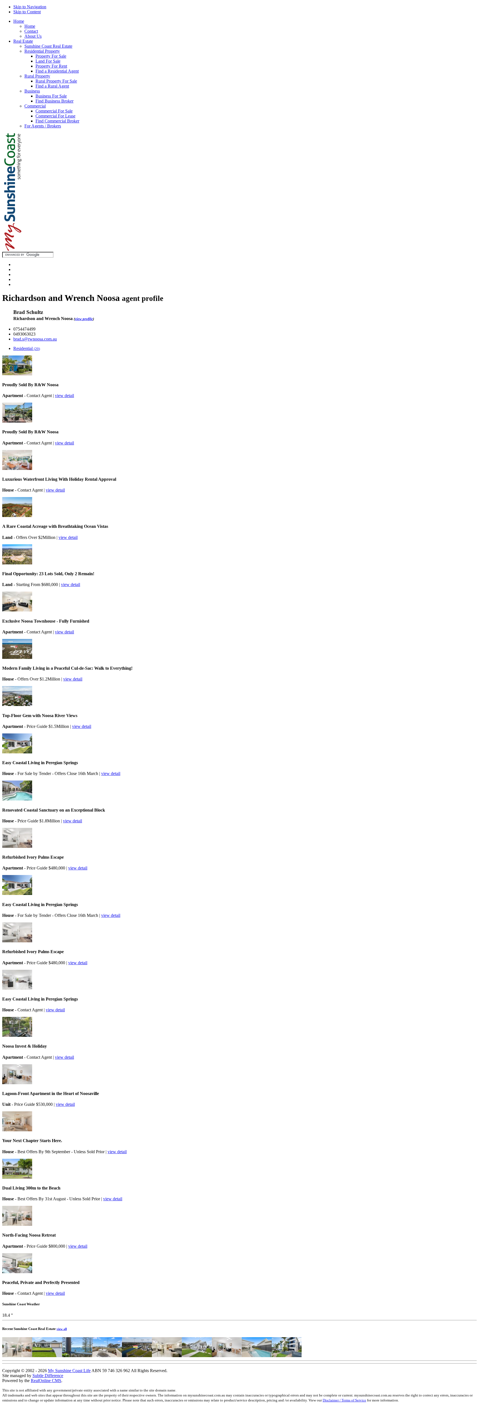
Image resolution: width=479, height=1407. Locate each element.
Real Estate (23, 41)
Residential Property (42, 51)
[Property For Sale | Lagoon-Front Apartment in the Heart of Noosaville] (227, 1355)
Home (18, 21)
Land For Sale (47, 61)
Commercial (35, 106)
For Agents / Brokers (42, 126)
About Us (33, 36)
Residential (26, 348)
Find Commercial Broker (57, 121)
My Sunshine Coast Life (69, 1370)
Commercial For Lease (55, 116)
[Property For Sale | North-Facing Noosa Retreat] (17, 1355)
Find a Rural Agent (52, 86)
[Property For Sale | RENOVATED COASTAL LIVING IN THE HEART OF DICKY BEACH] (197, 1355)
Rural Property (37, 76)
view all (62, 1329)
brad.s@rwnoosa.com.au (35, 339)
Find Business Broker (54, 101)
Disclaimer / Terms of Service (344, 1400)
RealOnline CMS (46, 1380)
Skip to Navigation (29, 6)
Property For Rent (51, 66)
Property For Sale (50, 56)
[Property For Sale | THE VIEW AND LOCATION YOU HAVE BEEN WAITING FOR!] (77, 1355)
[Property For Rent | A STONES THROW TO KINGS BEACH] (287, 1355)
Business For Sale (51, 96)
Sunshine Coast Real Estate (48, 46)
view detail (64, 395)
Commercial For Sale (54, 111)
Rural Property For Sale (56, 81)
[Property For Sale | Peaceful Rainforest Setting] (167, 1355)
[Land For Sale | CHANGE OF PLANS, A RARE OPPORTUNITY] (137, 1355)
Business (32, 91)
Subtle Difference (47, 1375)
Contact (31, 31)
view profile (84, 319)
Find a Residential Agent (57, 71)
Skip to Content (27, 11)
